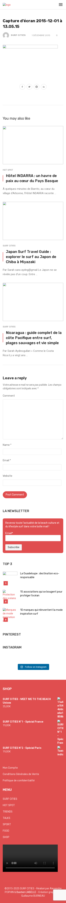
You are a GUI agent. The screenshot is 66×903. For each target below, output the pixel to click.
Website (7, 475)
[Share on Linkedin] (44, 87)
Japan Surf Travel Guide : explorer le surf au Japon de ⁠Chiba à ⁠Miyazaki (31, 256)
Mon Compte (10, 767)
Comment (9, 395)
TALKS (6, 818)
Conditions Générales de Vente (21, 774)
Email (7, 460)
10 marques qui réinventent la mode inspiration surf (41, 611)
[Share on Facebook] (22, 87)
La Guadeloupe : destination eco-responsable (39, 575)
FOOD (6, 830)
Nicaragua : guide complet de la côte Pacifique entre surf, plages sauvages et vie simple (34, 337)
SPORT (7, 824)
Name (7, 444)
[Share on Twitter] (29, 87)
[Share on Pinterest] (36, 87)
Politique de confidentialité (19, 780)
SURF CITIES (18, 35)
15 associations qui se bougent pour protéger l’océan (41, 593)
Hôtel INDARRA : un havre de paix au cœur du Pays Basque (32, 178)
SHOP (6, 837)
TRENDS (7, 811)
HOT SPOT (8, 170)
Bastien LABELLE (26, 892)
